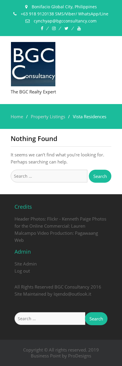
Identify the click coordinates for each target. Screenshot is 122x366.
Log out (22, 271)
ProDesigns (79, 356)
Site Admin (26, 264)
